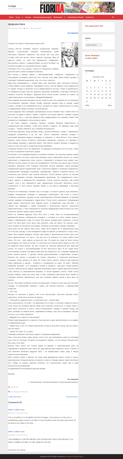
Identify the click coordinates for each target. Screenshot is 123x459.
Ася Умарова (15, 391)
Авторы (28, 17)
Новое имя (14, 387)
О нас (18, 17)
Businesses (58, 17)
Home (11, 17)
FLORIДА (12, 6)
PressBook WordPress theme (74, 456)
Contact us (90, 17)
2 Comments (37, 28)
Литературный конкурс (42, 17)
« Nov (87, 105)
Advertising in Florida (76, 17)
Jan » (110, 105)
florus (27, 28)
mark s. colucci (14, 410)
